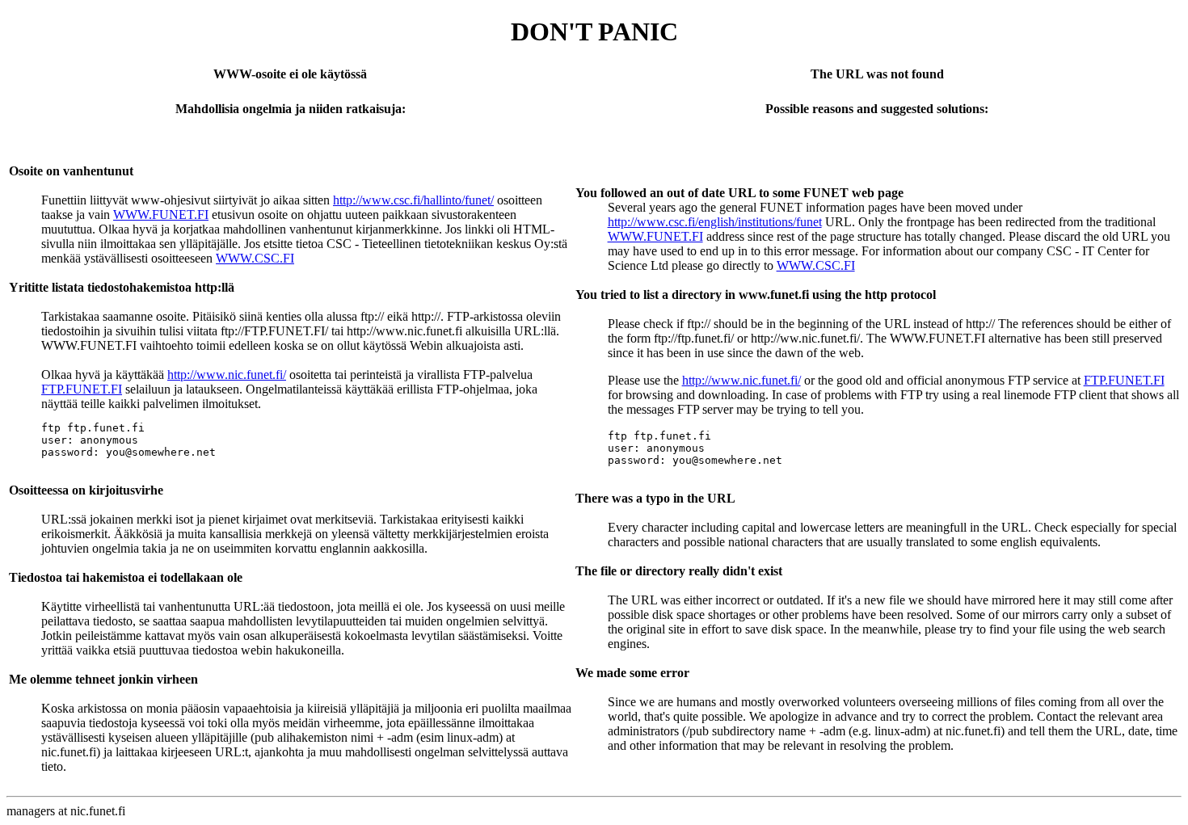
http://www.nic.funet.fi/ (226, 374)
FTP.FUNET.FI (81, 389)
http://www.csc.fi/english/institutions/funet (715, 222)
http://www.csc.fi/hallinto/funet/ (413, 200)
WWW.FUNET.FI (161, 214)
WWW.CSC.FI (255, 258)
